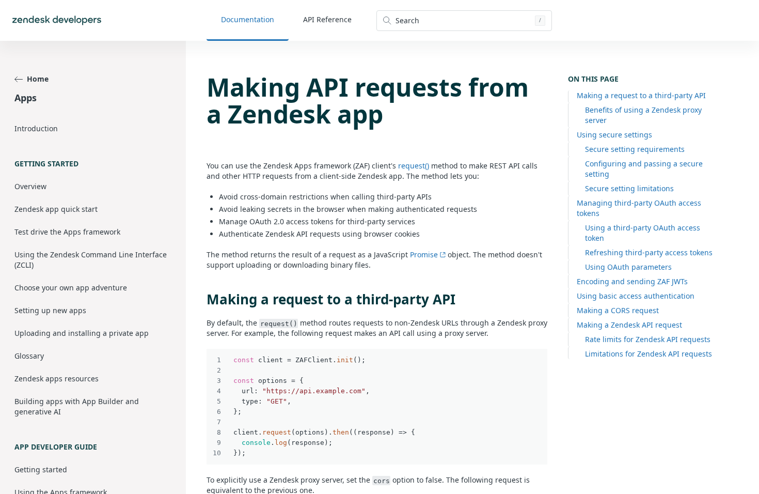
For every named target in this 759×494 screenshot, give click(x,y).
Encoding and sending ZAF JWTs (632, 281)
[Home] (56, 20)
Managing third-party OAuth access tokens (639, 208)
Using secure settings (614, 135)
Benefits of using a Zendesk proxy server (643, 115)
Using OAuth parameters (628, 267)
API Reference (327, 19)
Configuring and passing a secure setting (644, 169)
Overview (30, 186)
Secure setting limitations (629, 188)
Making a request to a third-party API (641, 95)
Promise (424, 254)
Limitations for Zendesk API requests (648, 354)
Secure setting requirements (635, 149)
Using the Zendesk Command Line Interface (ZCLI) (90, 260)
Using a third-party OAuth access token (642, 233)
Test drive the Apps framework (67, 232)
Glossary (29, 356)
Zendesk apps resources (56, 378)
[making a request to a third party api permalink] (201, 299)
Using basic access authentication (635, 296)
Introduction (36, 128)
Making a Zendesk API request (629, 325)
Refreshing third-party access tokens (649, 252)
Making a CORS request (618, 310)
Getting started (40, 469)
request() (413, 166)
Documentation (247, 19)
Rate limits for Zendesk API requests (647, 339)
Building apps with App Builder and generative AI (76, 406)
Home (38, 79)
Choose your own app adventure (70, 287)
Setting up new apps (50, 310)
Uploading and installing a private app (81, 333)
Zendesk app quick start (56, 209)
